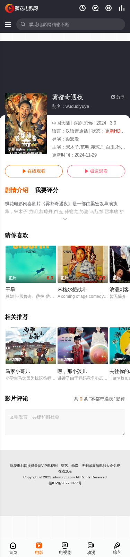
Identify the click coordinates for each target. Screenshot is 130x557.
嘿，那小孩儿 (72, 371)
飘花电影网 (18, 466)
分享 (118, 97)
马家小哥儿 (18, 371)
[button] (20, 190)
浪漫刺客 (119, 289)
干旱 (10, 289)
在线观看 (33, 171)
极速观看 (96, 171)
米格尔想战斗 (72, 289)
